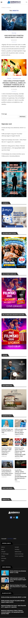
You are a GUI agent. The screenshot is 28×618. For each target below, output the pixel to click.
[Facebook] (11, 517)
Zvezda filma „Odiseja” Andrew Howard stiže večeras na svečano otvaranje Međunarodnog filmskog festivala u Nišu (20, 475)
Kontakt (17, 547)
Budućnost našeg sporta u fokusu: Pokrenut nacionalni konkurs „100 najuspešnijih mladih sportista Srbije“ (13, 148)
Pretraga (4, 114)
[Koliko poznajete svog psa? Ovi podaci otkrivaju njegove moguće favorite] (20, 423)
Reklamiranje (18, 551)
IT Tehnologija (4, 553)
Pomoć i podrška (19, 556)
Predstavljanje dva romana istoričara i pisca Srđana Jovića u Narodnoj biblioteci (7, 472)
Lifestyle (3, 551)
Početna (3, 7)
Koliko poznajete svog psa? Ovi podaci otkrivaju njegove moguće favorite (20, 432)
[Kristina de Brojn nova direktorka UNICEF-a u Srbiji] (7, 423)
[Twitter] (17, 517)
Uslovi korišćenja (19, 553)
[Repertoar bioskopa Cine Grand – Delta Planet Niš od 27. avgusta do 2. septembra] (7, 442)
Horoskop (3, 558)
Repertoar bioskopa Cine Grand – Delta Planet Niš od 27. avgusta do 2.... (18, 587)
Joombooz (10, 538)
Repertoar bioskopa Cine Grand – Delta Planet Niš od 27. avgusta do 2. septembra (7, 451)
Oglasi (2, 560)
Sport (2, 549)
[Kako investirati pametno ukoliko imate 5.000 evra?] (14, 22)
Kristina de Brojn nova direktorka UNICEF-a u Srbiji (7, 431)
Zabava (3, 556)
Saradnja (17, 549)
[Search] (26, 2)
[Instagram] (14, 517)
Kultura (3, 547)
